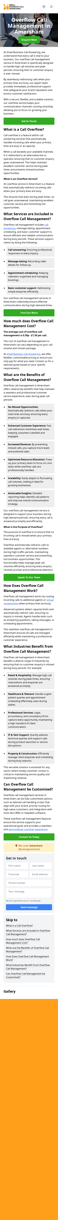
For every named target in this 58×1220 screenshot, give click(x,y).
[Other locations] (44, 7)
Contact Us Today (29, 837)
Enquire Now (29, 39)
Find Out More (29, 312)
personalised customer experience (27, 829)
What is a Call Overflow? (19, 925)
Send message (29, 907)
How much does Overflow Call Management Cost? (23, 941)
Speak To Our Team (29, 577)
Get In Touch (29, 121)
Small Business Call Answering (23, 354)
